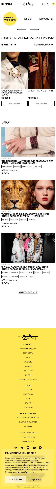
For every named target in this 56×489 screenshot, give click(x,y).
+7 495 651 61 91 (28, 442)
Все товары (28, 353)
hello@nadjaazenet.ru (28, 433)
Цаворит (37, 167)
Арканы (28, 366)
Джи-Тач (35, 487)
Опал (22, 273)
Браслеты (46, 18)
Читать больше (28, 292)
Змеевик (31, 220)
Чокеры (28, 375)
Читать (5, 173)
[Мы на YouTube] (34, 447)
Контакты (28, 407)
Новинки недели (28, 348)
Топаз (31, 276)
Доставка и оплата (28, 422)
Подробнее (14, 103)
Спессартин (7, 167)
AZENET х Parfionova (28, 380)
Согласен (15, 479)
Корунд (38, 273)
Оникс (4, 276)
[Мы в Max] (28, 447)
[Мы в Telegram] (22, 447)
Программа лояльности (28, 418)
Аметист (23, 276)
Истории (28, 403)
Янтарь (5, 220)
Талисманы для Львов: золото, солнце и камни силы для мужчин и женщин (25, 215)
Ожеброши (28, 371)
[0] (52, 4)
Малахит (14, 273)
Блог (28, 399)
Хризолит (14, 220)
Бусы (28, 18)
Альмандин (26, 167)
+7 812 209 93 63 (28, 437)
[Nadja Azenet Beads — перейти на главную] (27, 4)
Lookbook (28, 394)
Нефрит (30, 273)
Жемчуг (5, 273)
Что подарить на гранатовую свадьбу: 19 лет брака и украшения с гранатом (27, 162)
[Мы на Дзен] (40, 447)
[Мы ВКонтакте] (15, 447)
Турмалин (14, 276)
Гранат (17, 167)
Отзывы (28, 426)
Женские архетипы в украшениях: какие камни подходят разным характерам (24, 268)
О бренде (28, 390)
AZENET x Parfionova (10, 18)
